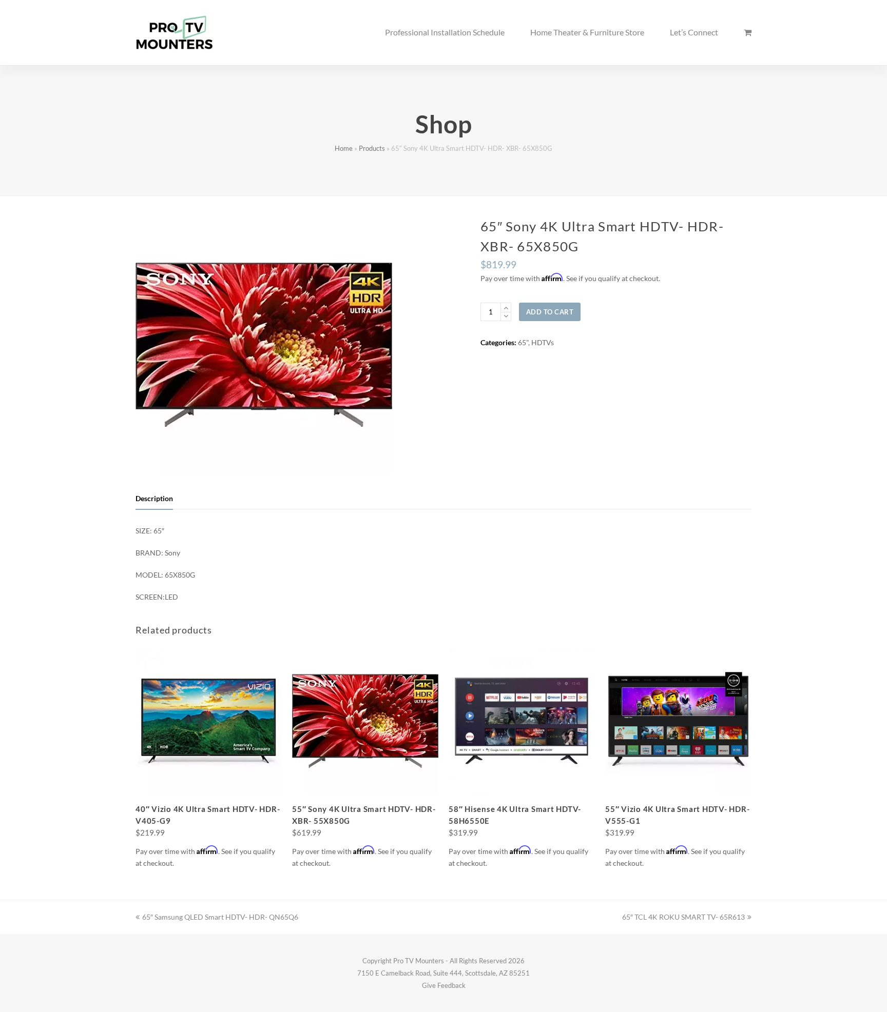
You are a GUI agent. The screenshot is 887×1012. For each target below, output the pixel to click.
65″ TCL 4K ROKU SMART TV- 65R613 (683, 916)
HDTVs (542, 342)
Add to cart (550, 312)
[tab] (154, 498)
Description (154, 498)
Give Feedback (444, 985)
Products (372, 148)
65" (523, 342)
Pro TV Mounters (418, 961)
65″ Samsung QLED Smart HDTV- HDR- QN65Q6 (220, 916)
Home (344, 148)
